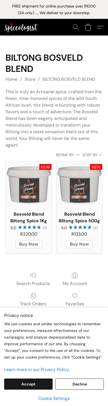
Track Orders (33, 304)
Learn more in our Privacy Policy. (37, 369)
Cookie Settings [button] (54, 398)
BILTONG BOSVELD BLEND (69, 79)
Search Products (33, 283)
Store (30, 79)
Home (11, 79)
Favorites (75, 304)
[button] (22, 27)
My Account (75, 283)
